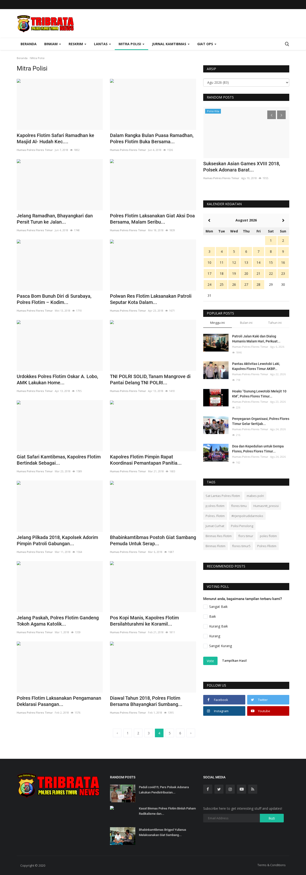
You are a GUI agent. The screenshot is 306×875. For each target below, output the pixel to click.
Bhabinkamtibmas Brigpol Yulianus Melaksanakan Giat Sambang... (162, 832)
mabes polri (255, 496)
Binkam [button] (51, 44)
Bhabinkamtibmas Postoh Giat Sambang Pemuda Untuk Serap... (153, 540)
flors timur (245, 536)
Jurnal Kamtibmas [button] (169, 44)
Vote (210, 661)
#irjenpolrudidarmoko (247, 516)
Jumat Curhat (215, 526)
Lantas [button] (101, 44)
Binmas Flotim (215, 546)
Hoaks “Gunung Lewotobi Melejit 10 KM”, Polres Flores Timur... (259, 393)
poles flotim (268, 536)
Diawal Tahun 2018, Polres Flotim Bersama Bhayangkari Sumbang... (146, 701)
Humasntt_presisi (266, 506)
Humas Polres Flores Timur (35, 150)
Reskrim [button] (76, 44)
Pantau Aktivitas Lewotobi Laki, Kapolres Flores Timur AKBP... (256, 366)
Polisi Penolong (242, 526)
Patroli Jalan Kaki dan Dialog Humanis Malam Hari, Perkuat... (256, 338)
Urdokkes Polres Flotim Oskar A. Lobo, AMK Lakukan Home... (57, 379)
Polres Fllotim (266, 546)
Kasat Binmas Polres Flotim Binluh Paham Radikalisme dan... (167, 811)
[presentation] (271, 114)
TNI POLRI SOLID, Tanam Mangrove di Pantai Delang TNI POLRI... (150, 379)
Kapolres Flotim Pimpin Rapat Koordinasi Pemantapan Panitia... (146, 460)
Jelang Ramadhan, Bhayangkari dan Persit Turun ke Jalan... (55, 219)
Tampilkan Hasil (234, 660)
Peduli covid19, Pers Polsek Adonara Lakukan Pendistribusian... (164, 789)
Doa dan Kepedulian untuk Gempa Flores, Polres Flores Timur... (258, 448)
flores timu (239, 506)
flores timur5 (241, 546)
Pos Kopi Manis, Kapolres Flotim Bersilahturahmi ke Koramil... (144, 621)
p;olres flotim (215, 506)
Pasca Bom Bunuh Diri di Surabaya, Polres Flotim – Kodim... (54, 299)
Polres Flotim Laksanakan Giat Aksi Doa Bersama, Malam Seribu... (152, 219)
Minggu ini (217, 322)
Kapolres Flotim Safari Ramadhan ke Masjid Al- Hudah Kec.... (55, 138)
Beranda (29, 44)
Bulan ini (246, 322)
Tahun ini (275, 322)
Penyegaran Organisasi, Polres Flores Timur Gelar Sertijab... (260, 421)
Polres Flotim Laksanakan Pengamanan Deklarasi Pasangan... (59, 701)
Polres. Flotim (215, 516)
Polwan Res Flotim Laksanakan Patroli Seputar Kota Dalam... (150, 299)
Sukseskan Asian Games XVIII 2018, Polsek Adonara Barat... (241, 167)
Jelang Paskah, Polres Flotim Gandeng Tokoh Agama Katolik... (58, 621)
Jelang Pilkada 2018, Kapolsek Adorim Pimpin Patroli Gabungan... (57, 540)
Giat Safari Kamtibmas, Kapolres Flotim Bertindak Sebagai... (59, 460)
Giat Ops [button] (205, 44)
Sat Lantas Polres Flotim (223, 496)
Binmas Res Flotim (219, 536)
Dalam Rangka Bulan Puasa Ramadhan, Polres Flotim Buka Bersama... (151, 138)
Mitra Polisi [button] (130, 44)
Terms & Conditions (271, 865)
